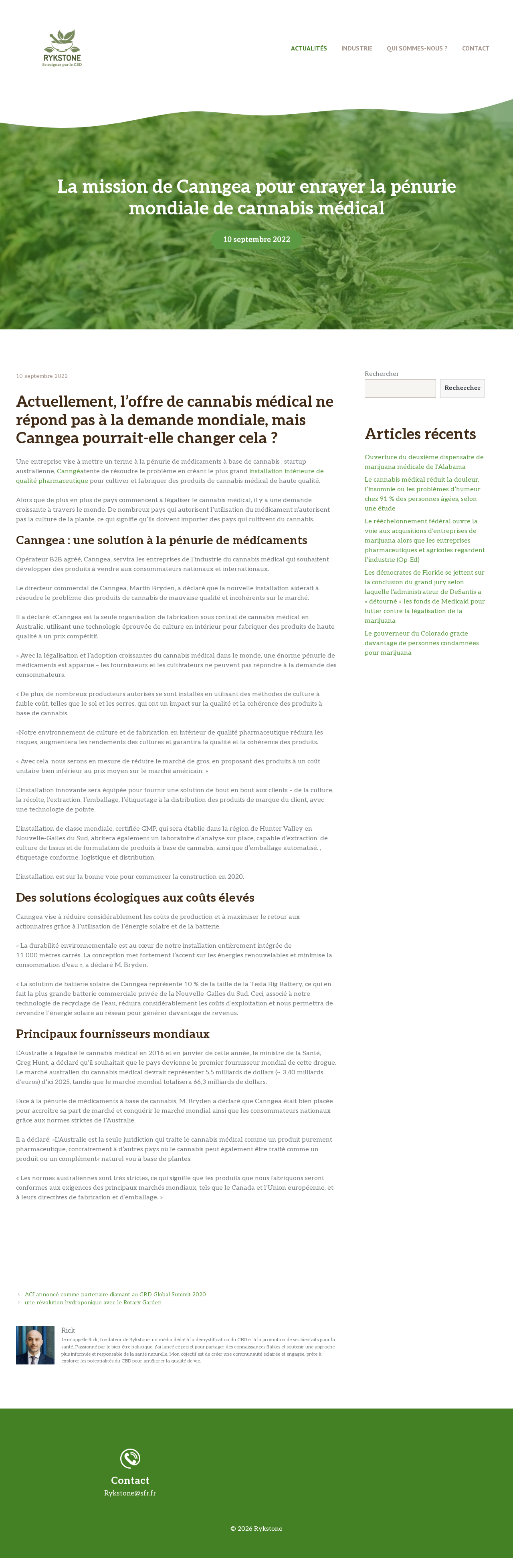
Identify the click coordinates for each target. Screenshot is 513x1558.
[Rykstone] (62, 48)
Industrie (356, 48)
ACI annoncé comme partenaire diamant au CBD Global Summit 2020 (115, 1295)
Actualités (309, 48)
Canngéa (70, 471)
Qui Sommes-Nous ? (417, 48)
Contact (476, 48)
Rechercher (382, 374)
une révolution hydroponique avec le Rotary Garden (93, 1303)
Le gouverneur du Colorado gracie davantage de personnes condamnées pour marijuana (422, 643)
